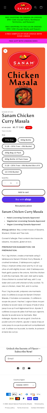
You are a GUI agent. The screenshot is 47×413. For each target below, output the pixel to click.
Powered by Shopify (25, 404)
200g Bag (9, 140)
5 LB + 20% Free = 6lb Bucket (18, 146)
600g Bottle (26, 140)
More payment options (23, 205)
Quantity (5, 178)
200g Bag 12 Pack (13, 153)
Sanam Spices (14, 404)
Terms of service (23, 407)
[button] (5, 7)
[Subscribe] (39, 359)
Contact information (37, 407)
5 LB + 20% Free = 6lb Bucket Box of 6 (22, 165)
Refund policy (39, 404)
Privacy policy (10, 407)
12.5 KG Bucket (12, 172)
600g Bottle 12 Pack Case (16, 159)
